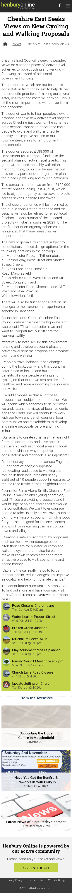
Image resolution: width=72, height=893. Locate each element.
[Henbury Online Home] (18, 6)
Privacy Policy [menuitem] (14, 880)
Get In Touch (36, 867)
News (17, 44)
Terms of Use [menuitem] (35, 880)
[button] (67, 6)
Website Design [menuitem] (57, 880)
